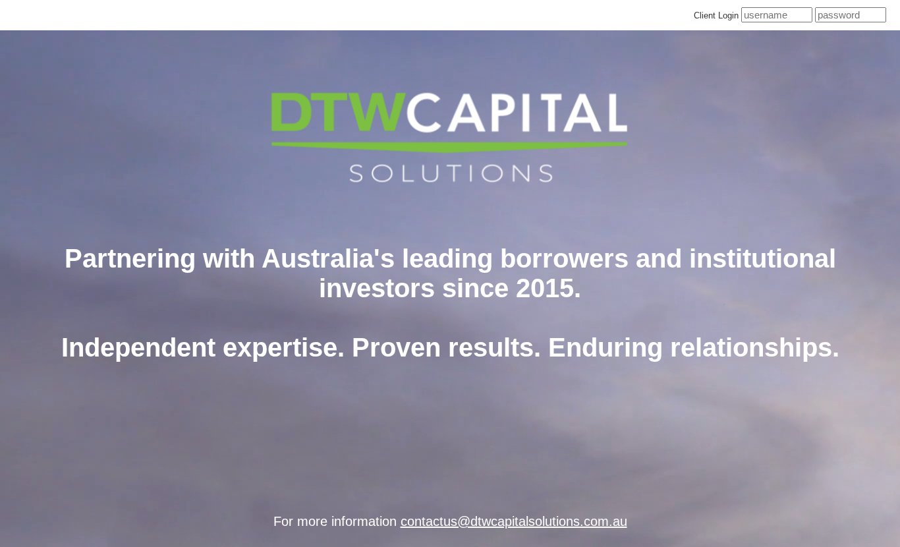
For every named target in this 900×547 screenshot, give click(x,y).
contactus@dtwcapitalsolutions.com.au (514, 521)
